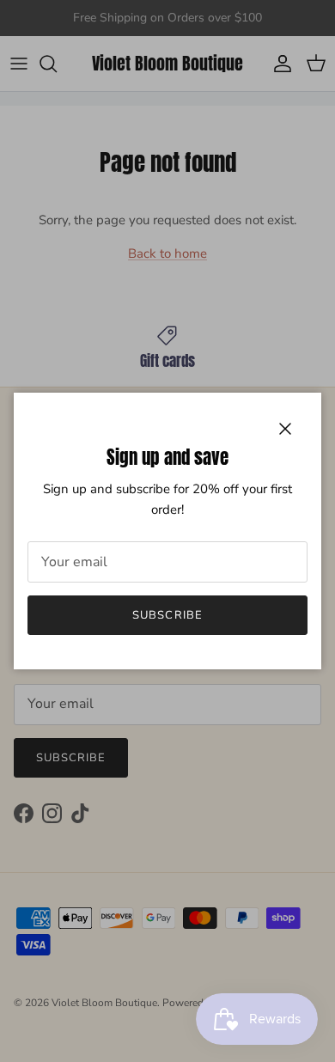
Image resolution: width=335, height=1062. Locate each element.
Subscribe (167, 615)
